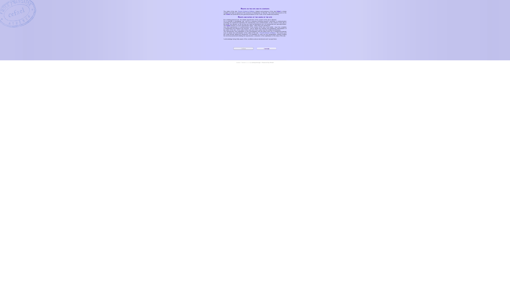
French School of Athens (246, 11)
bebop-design (256, 62)
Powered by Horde (268, 62)
